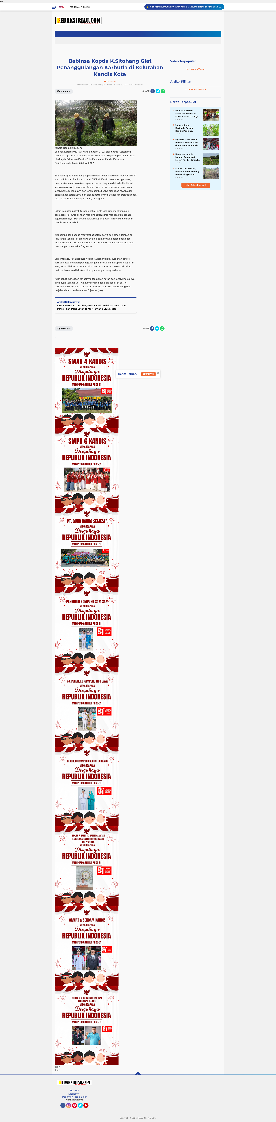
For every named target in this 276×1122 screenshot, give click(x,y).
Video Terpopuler (183, 61)
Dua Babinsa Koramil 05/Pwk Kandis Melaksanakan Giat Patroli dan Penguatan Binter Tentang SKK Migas (91, 307)
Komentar (65, 91)
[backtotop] (138, 1075)
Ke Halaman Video (195, 69)
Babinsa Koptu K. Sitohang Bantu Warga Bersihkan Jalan (177, 7)
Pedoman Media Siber (74, 1096)
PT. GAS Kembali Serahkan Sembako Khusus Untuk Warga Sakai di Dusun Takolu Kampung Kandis (187, 113)
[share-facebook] (152, 91)
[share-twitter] (158, 91)
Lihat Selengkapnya (195, 185)
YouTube (88, 1109)
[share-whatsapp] (163, 91)
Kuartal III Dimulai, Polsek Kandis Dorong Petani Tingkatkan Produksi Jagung (187, 171)
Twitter (82, 1109)
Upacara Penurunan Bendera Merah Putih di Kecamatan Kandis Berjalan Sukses (187, 142)
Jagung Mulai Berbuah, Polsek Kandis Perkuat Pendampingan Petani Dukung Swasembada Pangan (187, 128)
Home (60, 6)
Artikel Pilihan (180, 81)
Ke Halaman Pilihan (195, 89)
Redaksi (74, 1090)
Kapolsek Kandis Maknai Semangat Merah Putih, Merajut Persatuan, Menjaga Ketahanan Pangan (186, 157)
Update (149, 374)
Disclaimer (74, 1093)
